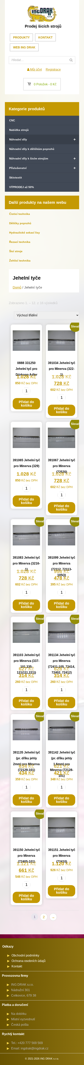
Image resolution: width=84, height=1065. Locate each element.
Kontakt (45, 37)
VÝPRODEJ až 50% (21, 187)
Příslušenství (42, 168)
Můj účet (35, 69)
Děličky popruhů (20, 223)
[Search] (71, 60)
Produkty (21, 37)
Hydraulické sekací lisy (24, 232)
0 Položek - (42, 84)
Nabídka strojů (19, 129)
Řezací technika (19, 241)
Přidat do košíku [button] (26, 403)
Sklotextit (15, 177)
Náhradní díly (42, 139)
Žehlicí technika (19, 260)
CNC (12, 120)
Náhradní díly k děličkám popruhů (31, 149)
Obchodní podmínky (25, 955)
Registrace (53, 69)
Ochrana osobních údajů (29, 961)
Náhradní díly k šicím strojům (42, 158)
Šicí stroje (15, 251)
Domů (17, 287)
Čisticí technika (19, 213)
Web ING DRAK (24, 47)
